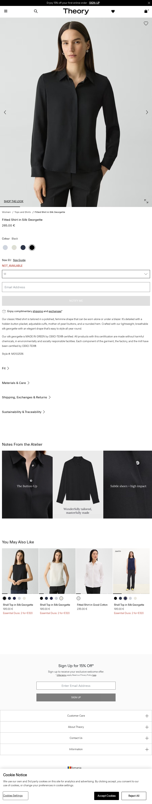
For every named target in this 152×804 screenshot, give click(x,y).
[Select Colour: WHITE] (79, 598)
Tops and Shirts (22, 212)
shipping (38, 311)
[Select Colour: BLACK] (32, 247)
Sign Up (76, 697)
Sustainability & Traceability (21, 412)
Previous (6, 112)
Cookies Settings (13, 795)
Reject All (133, 795)
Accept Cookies (107, 795)
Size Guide (19, 260)
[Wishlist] (113, 11)
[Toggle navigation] (6, 11)
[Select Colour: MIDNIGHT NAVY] (15, 598)
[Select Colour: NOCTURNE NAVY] (23, 247)
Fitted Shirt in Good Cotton (92, 604)
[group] (20, 571)
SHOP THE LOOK (13, 201)
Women (6, 212)
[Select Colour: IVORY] (14, 247)
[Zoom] (145, 200)
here (94, 675)
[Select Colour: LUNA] (5, 247)
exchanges (55, 311)
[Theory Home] (76, 11)
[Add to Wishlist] (145, 25)
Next (146, 112)
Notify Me (76, 300)
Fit (4, 368)
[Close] (149, 3)
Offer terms (61, 675)
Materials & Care (14, 383)
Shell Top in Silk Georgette (18, 604)
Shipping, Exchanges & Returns (24, 397)
